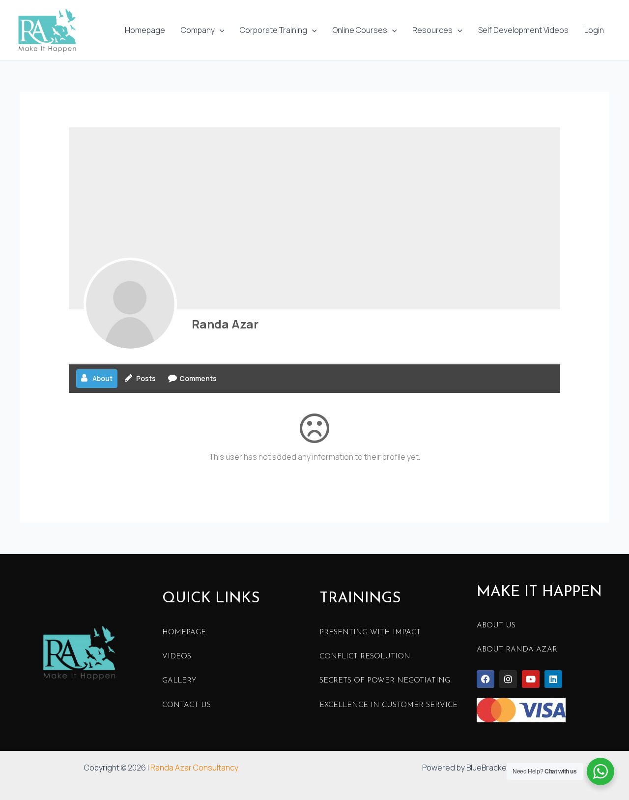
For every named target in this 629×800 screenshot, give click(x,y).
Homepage (145, 30)
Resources (432, 30)
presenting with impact (370, 632)
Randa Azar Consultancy (194, 767)
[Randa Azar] (130, 304)
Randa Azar (225, 324)
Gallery (179, 680)
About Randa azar (517, 649)
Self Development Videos (523, 30)
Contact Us (186, 705)
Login (594, 30)
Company (198, 30)
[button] (220, 30)
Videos (176, 656)
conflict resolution (364, 656)
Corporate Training (273, 30)
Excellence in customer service (388, 705)
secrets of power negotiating (384, 680)
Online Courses (360, 30)
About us (496, 625)
